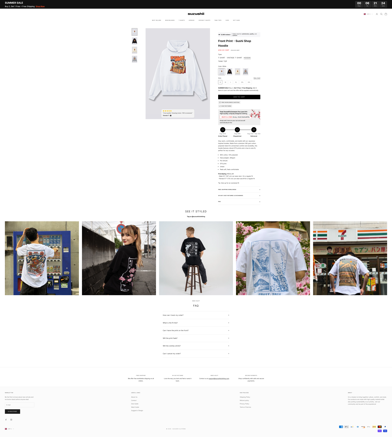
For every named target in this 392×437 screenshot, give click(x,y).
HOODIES (191, 20)
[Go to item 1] (134, 32)
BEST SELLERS (156, 20)
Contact (133, 400)
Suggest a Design (137, 410)
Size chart (257, 78)
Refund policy (244, 400)
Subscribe (12, 411)
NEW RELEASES (170, 20)
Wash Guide (135, 407)
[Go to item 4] (134, 59)
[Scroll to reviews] (239, 29)
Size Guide (134, 404)
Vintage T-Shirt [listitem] (234, 58)
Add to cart (239, 97)
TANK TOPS (218, 20)
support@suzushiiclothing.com (219, 378)
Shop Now (40, 6)
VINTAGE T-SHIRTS (204, 20)
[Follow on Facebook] (6, 420)
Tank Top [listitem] (222, 61)
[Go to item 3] (134, 50)
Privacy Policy (244, 404)
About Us (134, 397)
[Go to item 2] (134, 41)
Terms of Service (245, 407)
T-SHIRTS (182, 20)
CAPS (227, 20)
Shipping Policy (245, 397)
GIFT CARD (236, 20)
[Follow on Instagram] (11, 420)
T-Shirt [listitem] (221, 58)
